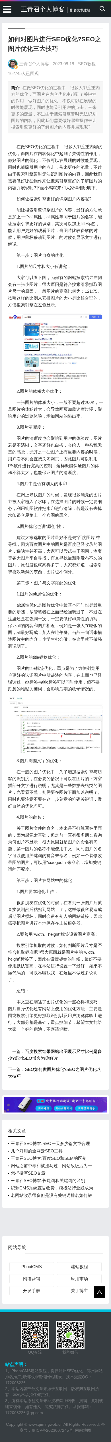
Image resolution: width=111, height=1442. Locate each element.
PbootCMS (31, 1266)
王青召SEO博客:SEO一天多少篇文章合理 (50, 1143)
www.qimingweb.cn (45, 1424)
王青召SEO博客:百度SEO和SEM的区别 (49, 1158)
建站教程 (79, 1266)
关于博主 (79, 1290)
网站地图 (83, 1430)
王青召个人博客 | (55, 9)
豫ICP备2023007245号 (53, 1430)
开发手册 (31, 1290)
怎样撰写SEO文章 (28, 1173)
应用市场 (79, 1278)
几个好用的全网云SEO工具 (37, 1150)
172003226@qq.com (24, 1412)
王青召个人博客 (34, 63)
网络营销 (31, 1278)
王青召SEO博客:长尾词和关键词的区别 (48, 1180)
